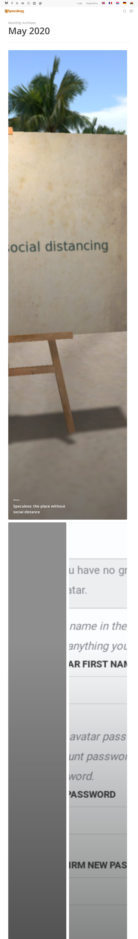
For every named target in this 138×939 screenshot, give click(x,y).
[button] (131, 11)
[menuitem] (103, 3)
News (16, 499)
